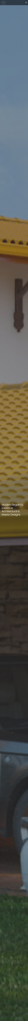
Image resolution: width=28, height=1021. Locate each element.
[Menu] (26, 2)
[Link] (3, 2)
